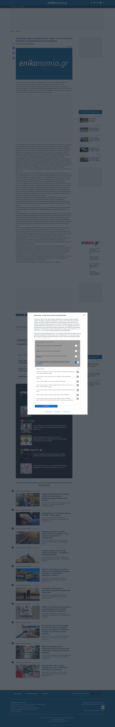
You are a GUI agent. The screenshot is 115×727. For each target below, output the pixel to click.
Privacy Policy (66, 411)
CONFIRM (46, 406)
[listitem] (57, 342)
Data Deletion (48, 411)
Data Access (57, 411)
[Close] (84, 315)
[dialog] (57, 363)
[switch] (77, 346)
